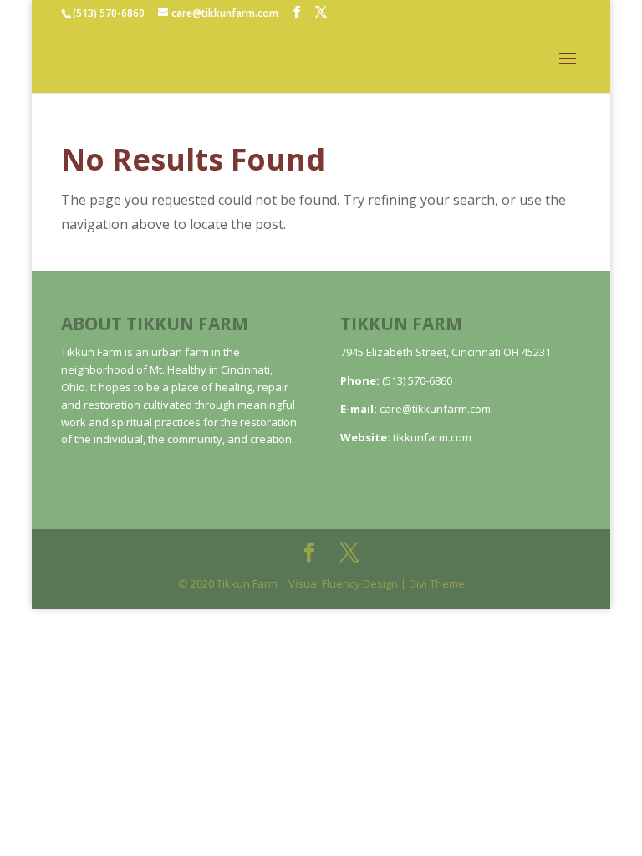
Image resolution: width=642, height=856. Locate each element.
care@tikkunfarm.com (435, 408)
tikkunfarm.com (432, 437)
